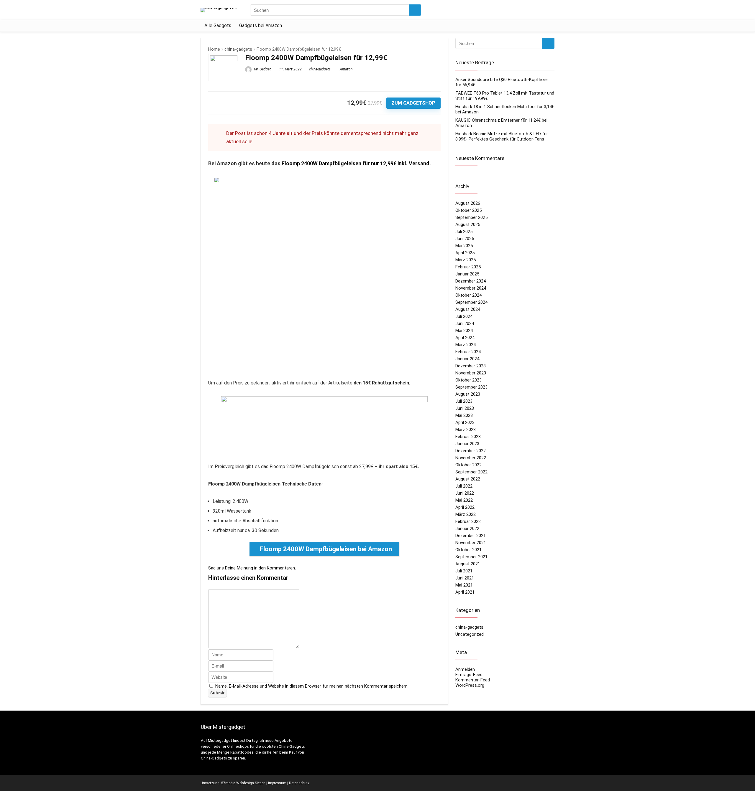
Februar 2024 (468, 351)
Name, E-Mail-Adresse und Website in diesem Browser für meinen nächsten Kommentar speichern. (311, 686)
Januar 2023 (467, 443)
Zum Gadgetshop (413, 103)
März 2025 (465, 259)
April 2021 (465, 592)
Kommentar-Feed (472, 680)
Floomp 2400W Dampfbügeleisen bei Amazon (326, 549)
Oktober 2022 (468, 465)
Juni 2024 (464, 323)
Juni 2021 (464, 578)
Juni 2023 (464, 408)
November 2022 (470, 457)
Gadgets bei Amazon (260, 25)
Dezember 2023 (470, 366)
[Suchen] (415, 10)
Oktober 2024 (468, 295)
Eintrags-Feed (468, 674)
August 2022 (467, 479)
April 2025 (465, 252)
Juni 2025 (464, 238)
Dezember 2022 (470, 450)
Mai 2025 (464, 245)
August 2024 (467, 309)
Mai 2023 (464, 415)
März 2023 (465, 429)
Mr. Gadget (262, 69)
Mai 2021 (464, 585)
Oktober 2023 (468, 380)
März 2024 (465, 344)
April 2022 (465, 507)
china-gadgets (238, 49)
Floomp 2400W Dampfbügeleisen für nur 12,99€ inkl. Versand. (356, 163)
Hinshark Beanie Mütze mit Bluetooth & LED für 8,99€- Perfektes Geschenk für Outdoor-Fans (501, 136)
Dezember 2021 (470, 535)
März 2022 (465, 514)
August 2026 (467, 203)
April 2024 (465, 337)
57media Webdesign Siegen (243, 783)
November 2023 (470, 373)
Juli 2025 (463, 231)
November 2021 (470, 542)
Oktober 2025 (468, 210)
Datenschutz (299, 783)
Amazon (346, 69)
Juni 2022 (464, 493)
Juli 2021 (463, 571)
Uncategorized (469, 634)
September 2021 (471, 556)
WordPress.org (469, 685)
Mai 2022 (464, 500)
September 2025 (471, 217)
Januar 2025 (467, 274)
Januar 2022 (467, 528)
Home (214, 49)
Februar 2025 (468, 267)
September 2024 (471, 302)
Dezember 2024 (470, 281)
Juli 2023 (463, 401)
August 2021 (467, 564)
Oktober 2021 (468, 549)
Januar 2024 (467, 358)
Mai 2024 (464, 330)
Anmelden (465, 669)
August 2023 (467, 394)
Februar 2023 (468, 436)
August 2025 (467, 224)
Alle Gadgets (217, 25)
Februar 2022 (468, 521)
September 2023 (471, 387)
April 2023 (465, 422)
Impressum (277, 783)
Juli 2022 (463, 486)
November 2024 (470, 288)
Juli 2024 (463, 316)
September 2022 (471, 472)
